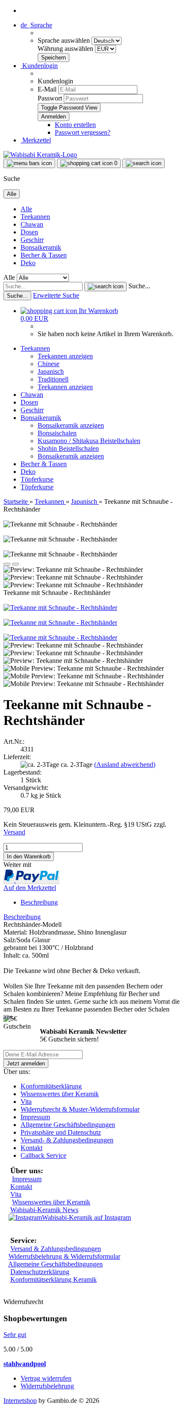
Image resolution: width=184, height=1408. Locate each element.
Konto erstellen (75, 124)
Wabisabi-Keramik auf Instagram (86, 1217)
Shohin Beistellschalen (68, 448)
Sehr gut (14, 1334)
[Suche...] (105, 286)
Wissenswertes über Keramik (60, 1093)
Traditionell (53, 379)
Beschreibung (39, 902)
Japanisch (51, 371)
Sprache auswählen (65, 40)
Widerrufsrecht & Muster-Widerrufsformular (80, 1109)
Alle (26, 209)
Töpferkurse (37, 479)
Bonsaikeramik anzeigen (71, 425)
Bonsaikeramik (41, 247)
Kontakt (31, 1147)
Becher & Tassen (44, 255)
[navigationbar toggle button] (29, 163)
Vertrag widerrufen (46, 1378)
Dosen (29, 232)
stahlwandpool (24, 1363)
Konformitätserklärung (51, 1086)
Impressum (35, 1117)
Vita (26, 1101)
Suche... (139, 286)
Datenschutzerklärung (39, 1271)
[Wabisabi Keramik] (40, 154)
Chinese (48, 363)
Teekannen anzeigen (65, 356)
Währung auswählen (66, 48)
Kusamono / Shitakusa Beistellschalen (89, 440)
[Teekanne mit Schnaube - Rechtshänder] (60, 607)
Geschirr (32, 239)
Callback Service (43, 1155)
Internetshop (20, 1400)
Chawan (32, 224)
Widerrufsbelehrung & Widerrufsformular (64, 1256)
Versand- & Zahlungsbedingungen (67, 1140)
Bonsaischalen (57, 433)
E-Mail (47, 89)
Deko (28, 262)
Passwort (50, 98)
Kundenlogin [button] (39, 65)
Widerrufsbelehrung (47, 1386)
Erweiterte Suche (56, 295)
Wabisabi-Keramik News (44, 1209)
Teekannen (35, 216)
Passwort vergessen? (82, 132)
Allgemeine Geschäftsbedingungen (68, 1124)
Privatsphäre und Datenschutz (61, 1132)
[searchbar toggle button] (143, 163)
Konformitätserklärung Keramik (53, 1279)
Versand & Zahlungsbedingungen (55, 1248)
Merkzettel (36, 140)
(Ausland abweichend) (124, 764)
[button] (36, 25)
